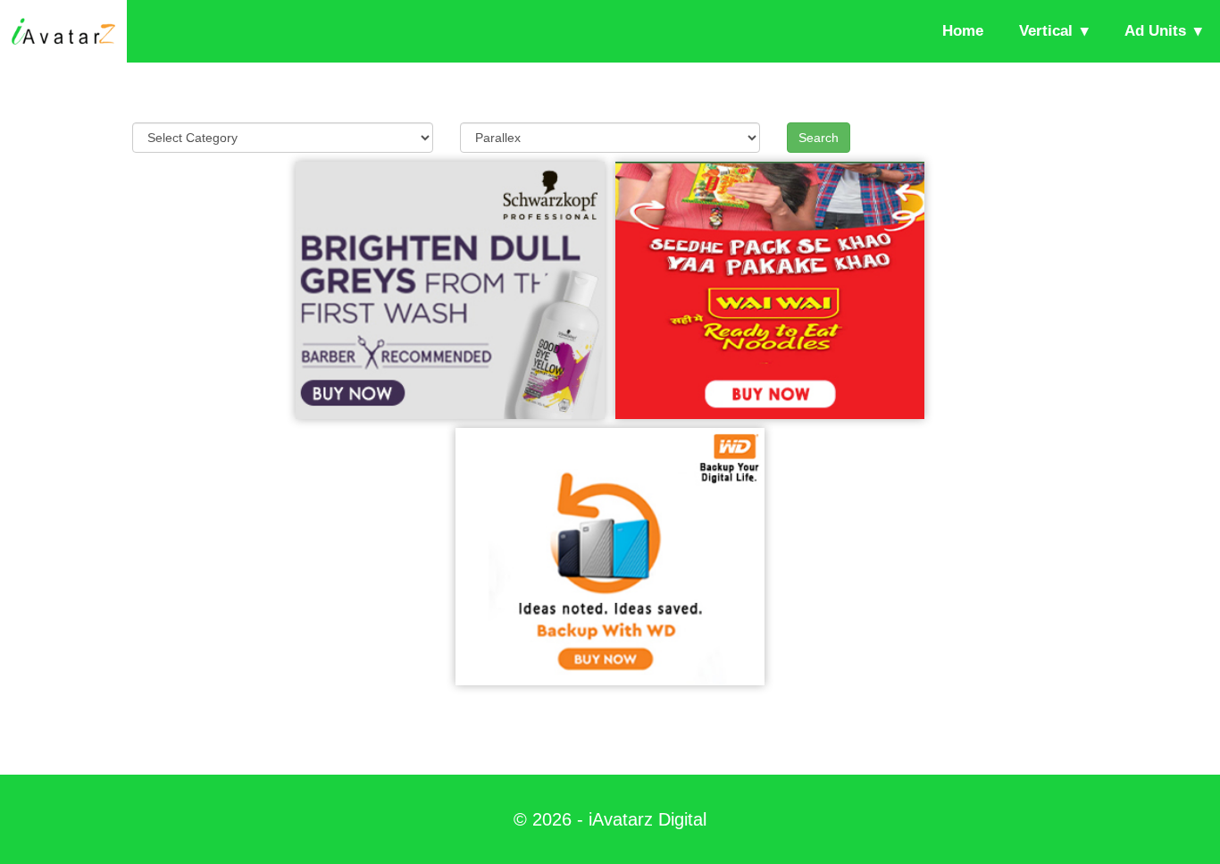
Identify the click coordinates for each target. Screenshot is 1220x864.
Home (962, 30)
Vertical (1046, 30)
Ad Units (1155, 30)
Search (818, 137)
